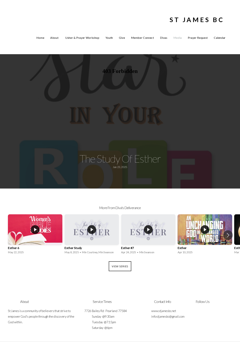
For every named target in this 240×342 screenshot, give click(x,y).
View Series (120, 266)
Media (177, 37)
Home (40, 37)
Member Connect (142, 37)
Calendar (220, 37)
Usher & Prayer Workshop (82, 37)
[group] (35, 235)
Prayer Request (198, 37)
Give (122, 37)
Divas (163, 37)
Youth (109, 37)
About (54, 37)
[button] (228, 235)
